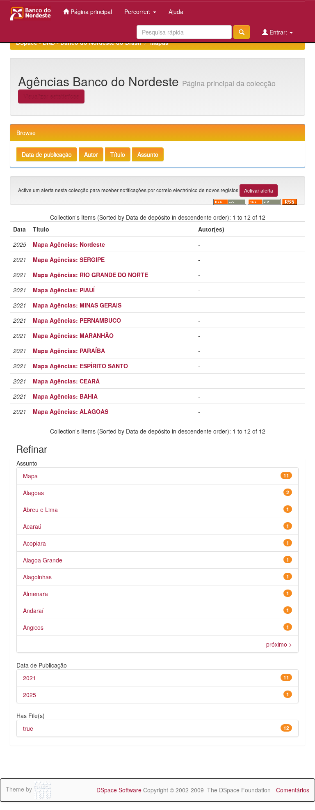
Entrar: (278, 32)
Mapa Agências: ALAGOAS (70, 411)
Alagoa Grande (42, 560)
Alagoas (33, 493)
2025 (29, 695)
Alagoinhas (37, 577)
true (28, 728)
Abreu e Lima (40, 509)
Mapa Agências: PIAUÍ (64, 290)
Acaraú (32, 526)
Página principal (90, 11)
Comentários (292, 790)
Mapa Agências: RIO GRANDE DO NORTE (90, 275)
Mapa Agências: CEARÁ (66, 381)
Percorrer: (138, 11)
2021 (29, 678)
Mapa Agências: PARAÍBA (69, 350)
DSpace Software (119, 790)
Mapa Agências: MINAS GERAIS (77, 305)
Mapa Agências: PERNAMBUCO (77, 320)
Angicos (33, 627)
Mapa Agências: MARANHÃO (73, 335)
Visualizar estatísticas (51, 96)
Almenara (35, 594)
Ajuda (176, 11)
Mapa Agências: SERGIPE (69, 259)
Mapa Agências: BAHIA (65, 396)
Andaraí (33, 610)
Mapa (30, 476)
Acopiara (34, 543)
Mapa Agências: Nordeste (69, 244)
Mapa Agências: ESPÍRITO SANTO (80, 366)
